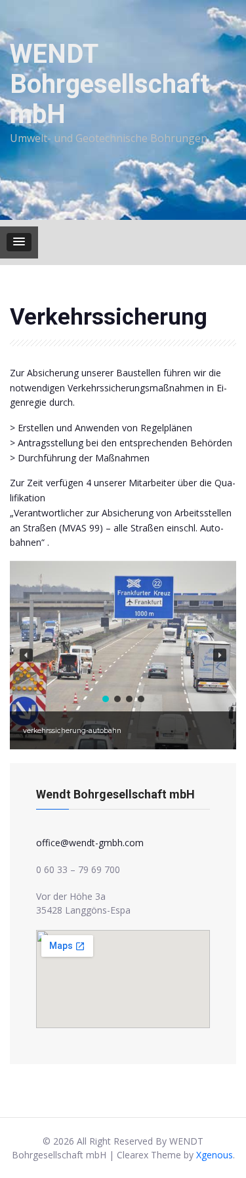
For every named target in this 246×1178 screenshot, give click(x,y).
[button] (19, 242)
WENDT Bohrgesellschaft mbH (109, 84)
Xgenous (214, 1155)
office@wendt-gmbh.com (90, 842)
